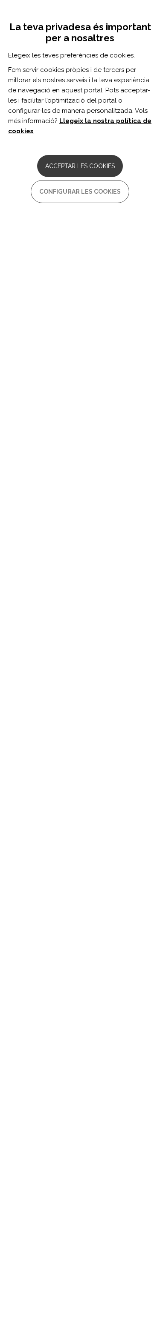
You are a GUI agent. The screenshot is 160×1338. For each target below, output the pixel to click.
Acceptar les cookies (80, 166)
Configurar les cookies (80, 191)
